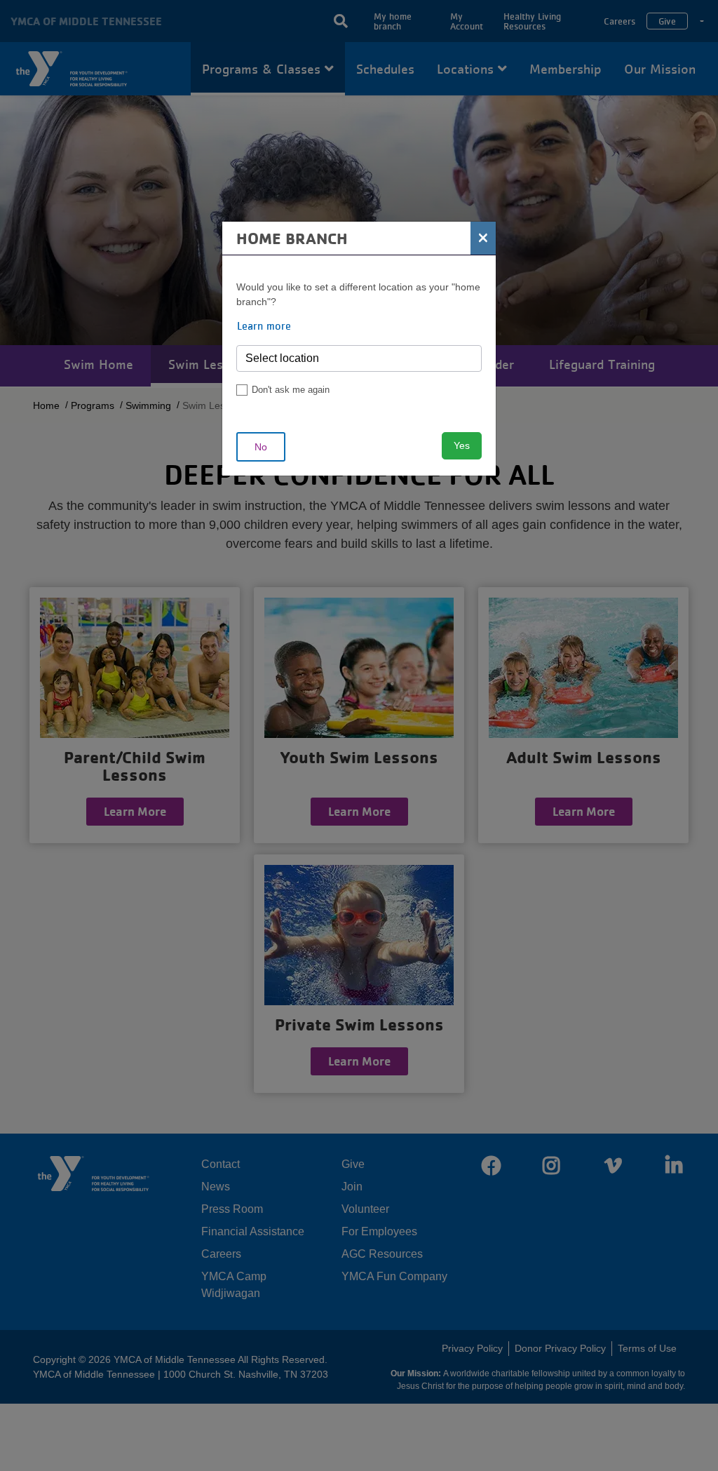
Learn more (264, 325)
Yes (462, 445)
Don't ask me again (291, 389)
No (261, 446)
